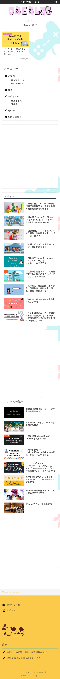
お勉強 (11, 76)
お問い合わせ (14, 117)
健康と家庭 (16, 101)
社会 (10, 90)
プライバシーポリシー (24, 672)
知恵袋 (14, 104)
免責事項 (40, 672)
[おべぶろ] (30, 14)
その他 (11, 110)
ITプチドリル (17, 80)
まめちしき (13, 96)
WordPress (17, 84)
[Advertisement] (30, 156)
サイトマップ (13, 610)
